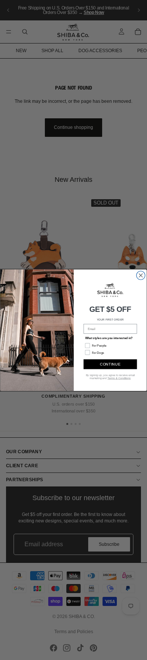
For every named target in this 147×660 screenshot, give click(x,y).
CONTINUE (110, 364)
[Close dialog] (140, 275)
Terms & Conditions (119, 377)
